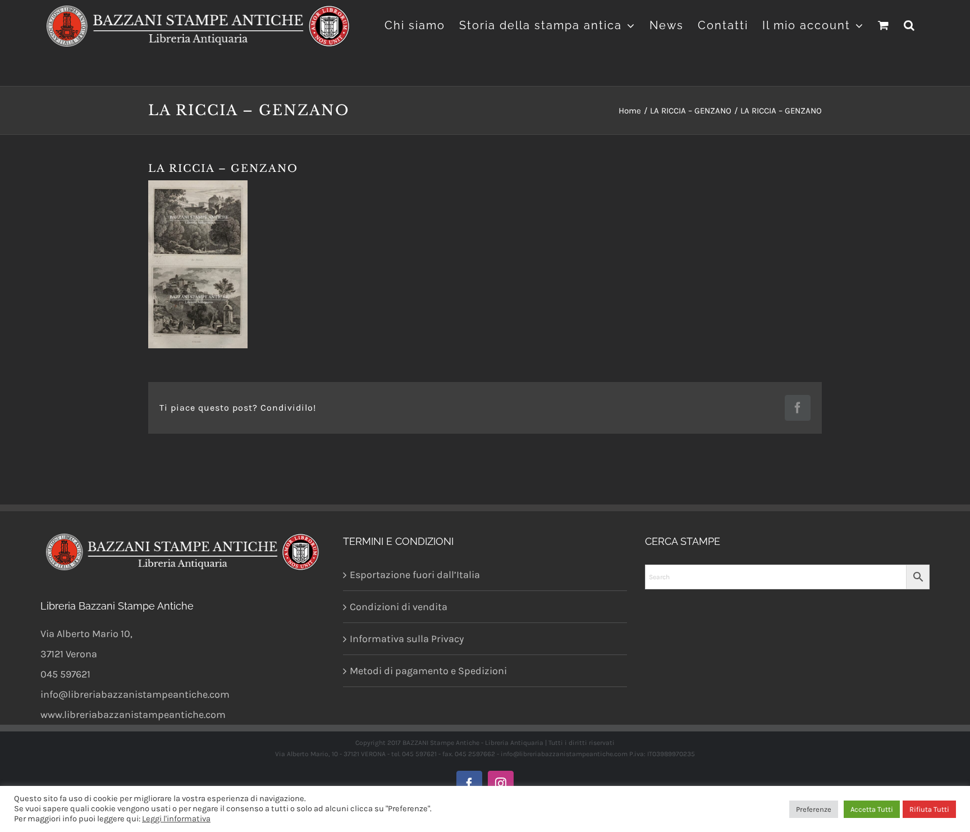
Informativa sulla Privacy (407, 639)
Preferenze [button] (813, 809)
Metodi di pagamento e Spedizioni (428, 671)
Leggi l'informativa (176, 819)
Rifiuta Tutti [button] (929, 809)
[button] (910, 24)
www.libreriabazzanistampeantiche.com (133, 714)
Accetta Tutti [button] (871, 809)
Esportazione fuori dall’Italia (415, 575)
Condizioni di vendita (398, 607)
